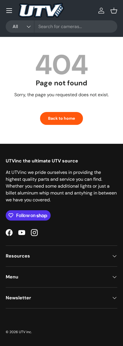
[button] (114, 10)
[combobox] (61, 26)
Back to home (61, 118)
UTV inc (25, 332)
